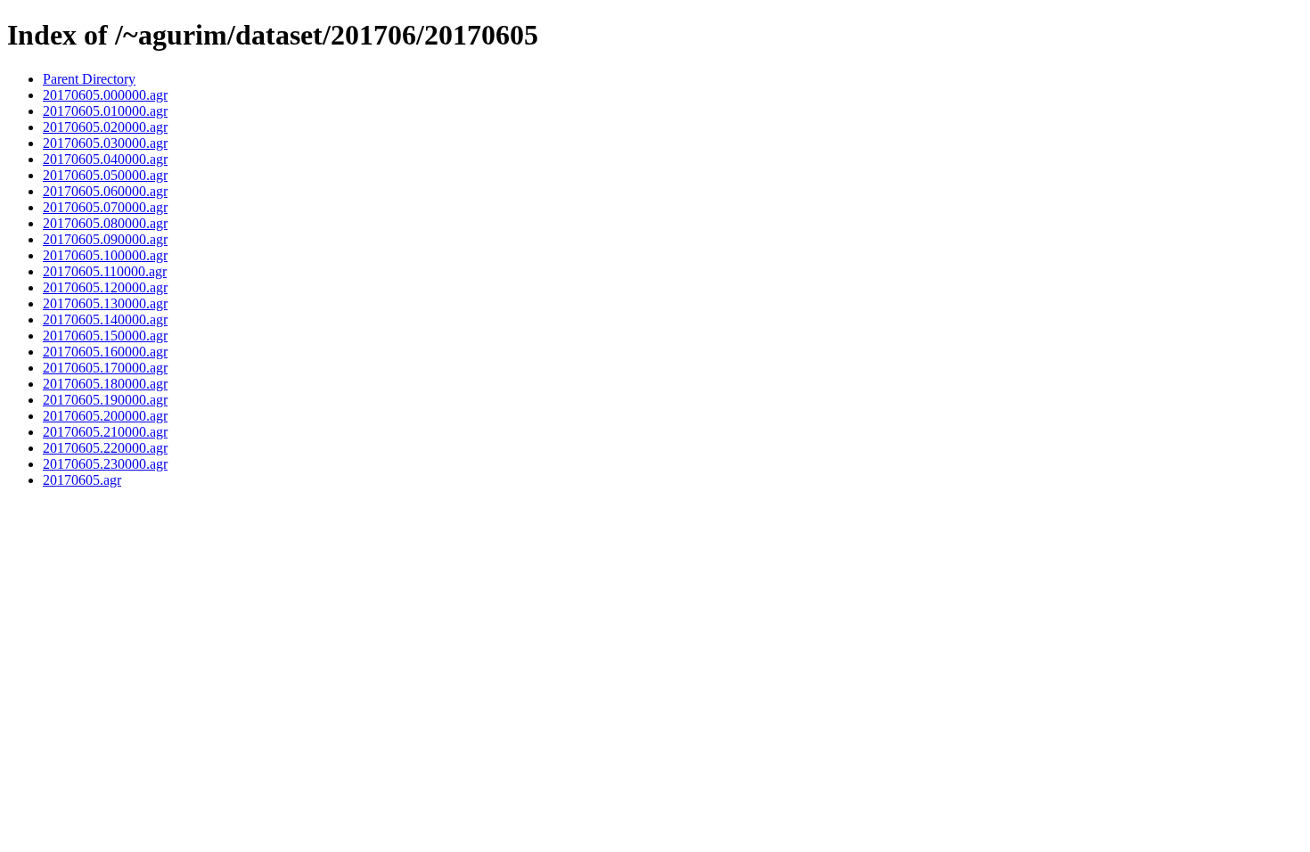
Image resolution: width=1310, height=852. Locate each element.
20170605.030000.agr (105, 143)
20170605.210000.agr (105, 431)
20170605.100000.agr (105, 255)
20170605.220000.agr (105, 447)
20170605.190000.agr (105, 399)
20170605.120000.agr (105, 287)
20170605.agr (82, 479)
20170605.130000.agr (105, 303)
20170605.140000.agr (105, 319)
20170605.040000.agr (105, 159)
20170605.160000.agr (105, 351)
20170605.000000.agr (105, 94)
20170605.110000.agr (105, 271)
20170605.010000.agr (105, 111)
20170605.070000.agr (105, 207)
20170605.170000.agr (105, 367)
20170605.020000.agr (105, 127)
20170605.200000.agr (105, 415)
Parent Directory (89, 78)
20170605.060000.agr (105, 191)
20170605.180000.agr (105, 383)
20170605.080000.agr (105, 223)
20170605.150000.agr (105, 335)
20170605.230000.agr (105, 463)
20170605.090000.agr (105, 239)
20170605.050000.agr (105, 175)
